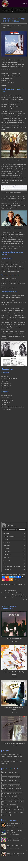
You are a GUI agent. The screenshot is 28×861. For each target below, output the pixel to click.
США (24, 584)
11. (4, 563)
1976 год (17, 777)
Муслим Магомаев (7, 806)
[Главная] (1, 11)
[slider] (23, 529)
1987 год (11, 788)
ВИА (19, 796)
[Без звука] (20, 529)
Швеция (21, 812)
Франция (4, 812)
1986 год (4, 788)
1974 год (4, 777)
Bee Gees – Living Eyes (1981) (14, 638)
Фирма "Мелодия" (18, 809)
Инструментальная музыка (9, 801)
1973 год (17, 774)
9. (7, 557)
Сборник (20, 806)
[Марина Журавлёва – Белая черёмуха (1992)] (3, 825)
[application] (14, 529)
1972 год (11, 774)
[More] (11, 579)
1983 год (4, 785)
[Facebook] (19, 577)
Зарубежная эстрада (9, 25)
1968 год (4, 772)
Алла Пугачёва (6, 796)
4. (6, 542)
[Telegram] (11, 577)
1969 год (7, 584)
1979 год (17, 780)
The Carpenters (15, 584)
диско (4, 814)
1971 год (4, 774)
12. (11, 566)
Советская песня (6, 809)
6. (6, 548)
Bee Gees (4, 790)
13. (7, 569)
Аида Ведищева (17, 793)
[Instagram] (3, 579)
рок (21, 584)
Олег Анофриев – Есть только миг (16, 838)
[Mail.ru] (15, 577)
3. (5, 539)
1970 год (17, 772)
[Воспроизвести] (4, 529)
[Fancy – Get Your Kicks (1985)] (3, 853)
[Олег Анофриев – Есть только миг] (3, 839)
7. (6, 551)
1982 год (17, 782)
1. (6, 533)
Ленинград (5, 804)
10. (6, 560)
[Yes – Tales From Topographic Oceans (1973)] (3, 832)
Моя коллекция (5, 763)
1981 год (11, 782)
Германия (4, 798)
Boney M (11, 790)
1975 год (11, 777)
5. (6, 545)
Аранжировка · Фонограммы (9, 759)
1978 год (11, 780)
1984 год (11, 785)
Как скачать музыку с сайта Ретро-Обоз (11, 761)
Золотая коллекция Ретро (16, 798)
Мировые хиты (14, 804)
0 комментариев (15, 827)
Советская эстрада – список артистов (11, 754)
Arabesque (18, 788)
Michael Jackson (6, 793)
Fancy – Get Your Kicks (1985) (15, 853)
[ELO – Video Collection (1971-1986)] (3, 846)
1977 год (4, 780)
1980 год (4, 782)
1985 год (17, 785)
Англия (14, 796)
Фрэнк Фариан (12, 812)
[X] (23, 577)
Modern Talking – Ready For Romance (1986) (14, 708)
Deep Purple (19, 790)
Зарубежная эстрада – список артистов (11, 756)
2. (9, 536)
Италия (21, 801)
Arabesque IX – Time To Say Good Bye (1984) (14, 673)
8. (7, 554)
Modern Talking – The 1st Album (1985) (14, 743)
